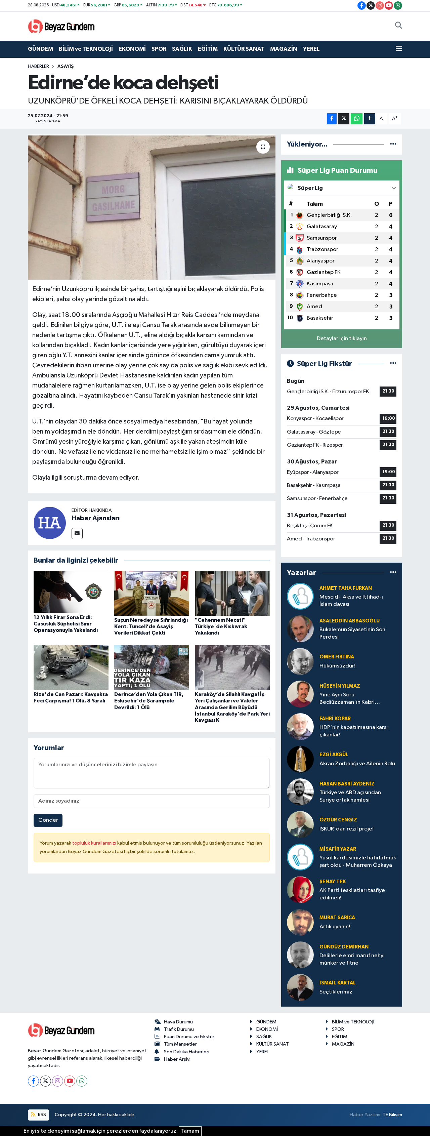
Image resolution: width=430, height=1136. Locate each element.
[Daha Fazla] (369, 118)
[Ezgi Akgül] (300, 759)
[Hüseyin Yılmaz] (300, 694)
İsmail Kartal (337, 982)
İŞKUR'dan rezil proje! (346, 829)
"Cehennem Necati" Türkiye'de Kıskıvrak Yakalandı (221, 626)
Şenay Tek (332, 881)
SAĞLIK (182, 49)
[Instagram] (57, 1081)
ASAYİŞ (65, 66)
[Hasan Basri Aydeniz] (300, 792)
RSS (41, 1114)
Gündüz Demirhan (344, 946)
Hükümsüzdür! (337, 666)
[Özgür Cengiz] (300, 824)
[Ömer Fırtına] (300, 661)
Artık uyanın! (334, 927)
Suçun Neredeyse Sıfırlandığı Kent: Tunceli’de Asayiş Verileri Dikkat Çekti (151, 626)
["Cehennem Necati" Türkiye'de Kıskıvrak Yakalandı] (232, 593)
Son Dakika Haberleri (186, 1051)
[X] (45, 1081)
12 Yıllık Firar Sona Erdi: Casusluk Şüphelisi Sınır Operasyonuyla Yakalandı (66, 624)
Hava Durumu (178, 1021)
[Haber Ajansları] (50, 523)
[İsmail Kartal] (300, 987)
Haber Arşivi (177, 1059)
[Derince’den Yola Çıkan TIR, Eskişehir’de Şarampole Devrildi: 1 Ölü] (151, 667)
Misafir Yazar (337, 849)
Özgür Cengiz (338, 819)
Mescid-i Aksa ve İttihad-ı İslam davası (351, 600)
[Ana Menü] (399, 49)
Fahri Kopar (335, 718)
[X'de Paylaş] (343, 118)
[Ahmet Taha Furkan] (300, 596)
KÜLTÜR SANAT (243, 49)
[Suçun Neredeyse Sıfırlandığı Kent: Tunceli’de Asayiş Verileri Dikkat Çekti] (151, 593)
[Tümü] (393, 144)
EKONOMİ (132, 49)
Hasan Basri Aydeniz (347, 783)
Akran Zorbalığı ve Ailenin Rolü (357, 764)
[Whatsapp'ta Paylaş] (356, 118)
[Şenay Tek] (300, 889)
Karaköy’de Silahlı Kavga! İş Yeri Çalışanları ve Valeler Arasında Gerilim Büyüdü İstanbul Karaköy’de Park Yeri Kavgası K (232, 707)
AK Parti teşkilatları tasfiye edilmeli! (352, 894)
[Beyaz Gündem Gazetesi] (61, 25)
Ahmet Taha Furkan (345, 588)
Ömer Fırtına (336, 656)
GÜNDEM (40, 49)
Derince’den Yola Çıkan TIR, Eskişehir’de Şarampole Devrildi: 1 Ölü (148, 701)
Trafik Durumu (179, 1029)
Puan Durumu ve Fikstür (189, 1036)
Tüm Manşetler (180, 1044)
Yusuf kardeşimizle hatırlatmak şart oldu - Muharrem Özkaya (357, 861)
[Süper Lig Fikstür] (393, 364)
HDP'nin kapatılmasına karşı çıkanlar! (353, 731)
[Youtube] (69, 1081)
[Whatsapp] (81, 1081)
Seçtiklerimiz (335, 992)
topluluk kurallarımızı (94, 843)
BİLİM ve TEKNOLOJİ (86, 49)
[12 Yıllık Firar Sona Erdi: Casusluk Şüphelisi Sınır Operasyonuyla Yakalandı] (71, 592)
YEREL (311, 49)
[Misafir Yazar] (300, 857)
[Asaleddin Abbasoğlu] (300, 629)
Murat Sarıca (337, 917)
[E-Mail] (77, 533)
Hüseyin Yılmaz (339, 686)
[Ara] (398, 26)
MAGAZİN (283, 49)
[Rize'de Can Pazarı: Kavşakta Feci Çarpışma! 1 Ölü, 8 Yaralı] (71, 667)
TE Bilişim (392, 1114)
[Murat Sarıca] (300, 922)
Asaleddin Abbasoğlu (349, 620)
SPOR (159, 49)
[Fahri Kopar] (300, 726)
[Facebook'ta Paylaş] (332, 118)
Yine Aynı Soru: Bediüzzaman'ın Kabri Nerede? (347, 699)
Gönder (48, 820)
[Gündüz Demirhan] (300, 955)
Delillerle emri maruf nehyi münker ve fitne (352, 959)
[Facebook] (33, 1081)
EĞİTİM (208, 49)
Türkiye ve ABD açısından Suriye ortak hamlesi (350, 796)
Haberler (38, 66)
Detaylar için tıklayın (342, 338)
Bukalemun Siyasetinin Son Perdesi (352, 633)
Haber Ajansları (96, 518)
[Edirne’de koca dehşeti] (151, 207)
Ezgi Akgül (333, 754)
